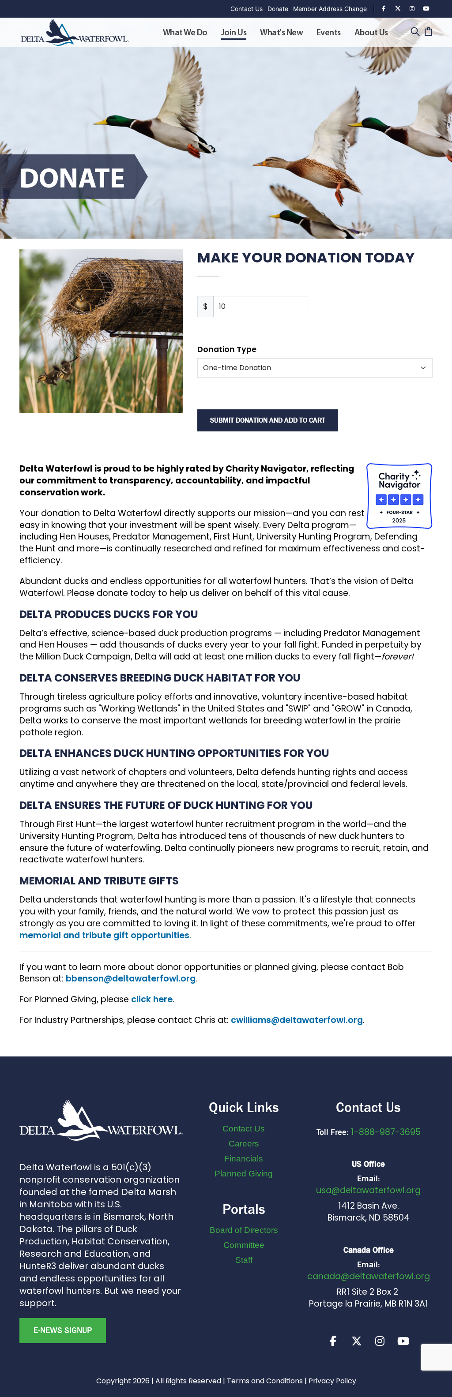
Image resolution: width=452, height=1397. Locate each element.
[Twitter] (398, 9)
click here (152, 999)
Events (328, 33)
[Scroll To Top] (437, 1387)
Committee (243, 1245)
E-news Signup (63, 1330)
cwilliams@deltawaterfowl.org (297, 1020)
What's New (281, 33)
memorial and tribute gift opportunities (104, 935)
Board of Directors (244, 1230)
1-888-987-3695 (386, 1132)
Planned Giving (244, 1173)
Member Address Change (330, 8)
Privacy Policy (332, 1381)
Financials (243, 1158)
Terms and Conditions (265, 1381)
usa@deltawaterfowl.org (368, 1190)
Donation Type (226, 349)
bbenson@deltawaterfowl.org (131, 979)
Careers (244, 1143)
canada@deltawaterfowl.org (368, 1276)
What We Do (185, 33)
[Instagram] (412, 9)
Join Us (234, 33)
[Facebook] (383, 9)
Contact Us (246, 8)
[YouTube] (426, 9)
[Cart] (428, 32)
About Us (371, 33)
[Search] (415, 32)
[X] (356, 1341)
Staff (243, 1260)
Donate (277, 8)
